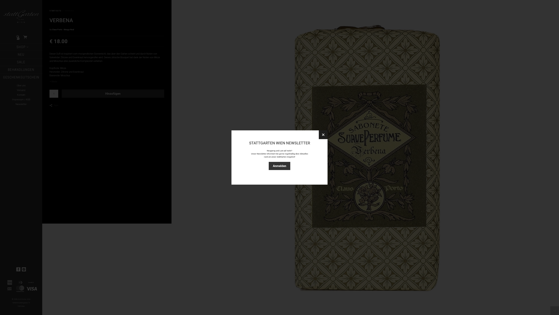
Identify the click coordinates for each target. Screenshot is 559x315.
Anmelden (279, 166)
